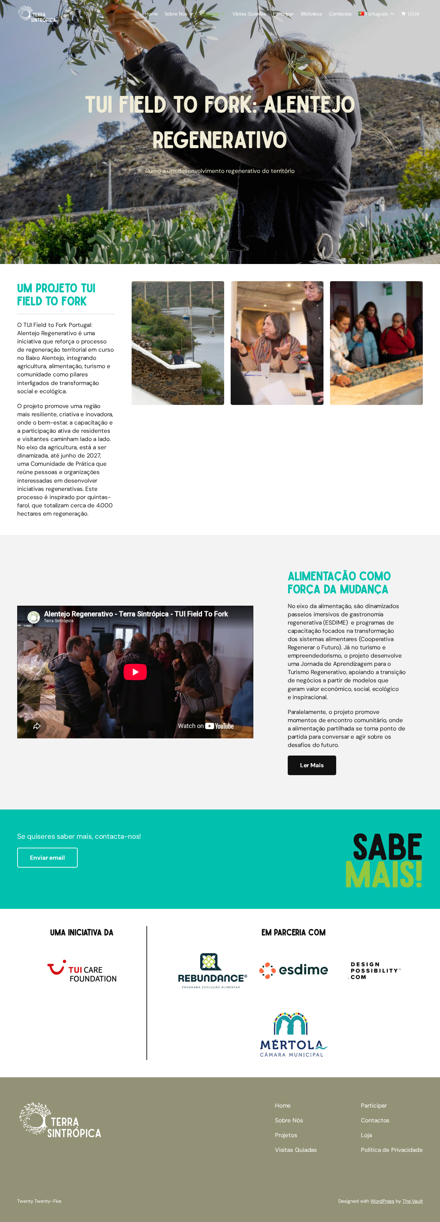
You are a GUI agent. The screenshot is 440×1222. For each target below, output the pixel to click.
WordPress (382, 1201)
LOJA (413, 14)
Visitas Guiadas (249, 14)
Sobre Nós (176, 14)
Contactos (340, 14)
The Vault (413, 1201)
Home (151, 14)
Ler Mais (312, 765)
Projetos (210, 14)
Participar (283, 14)
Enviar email (47, 857)
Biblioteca (311, 14)
